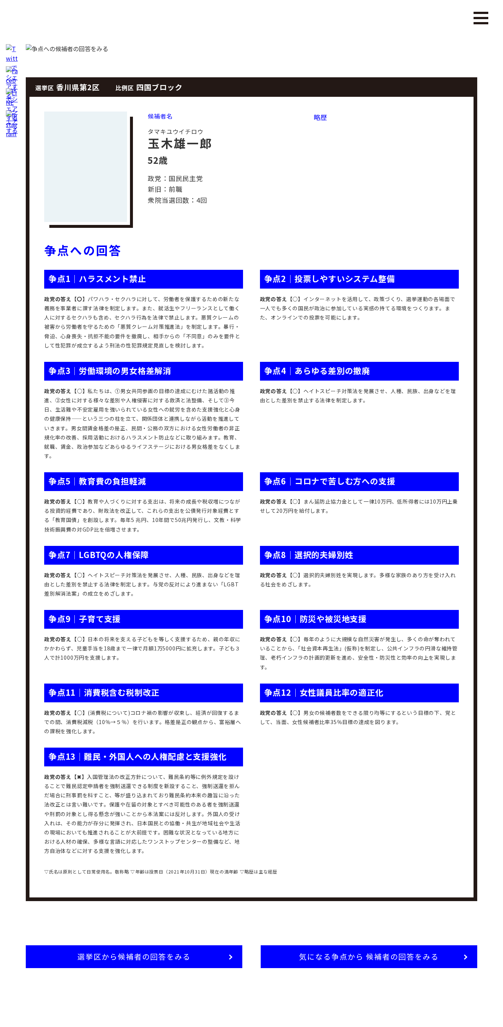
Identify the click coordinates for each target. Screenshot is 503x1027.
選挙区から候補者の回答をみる (134, 956)
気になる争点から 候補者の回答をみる (369, 956)
